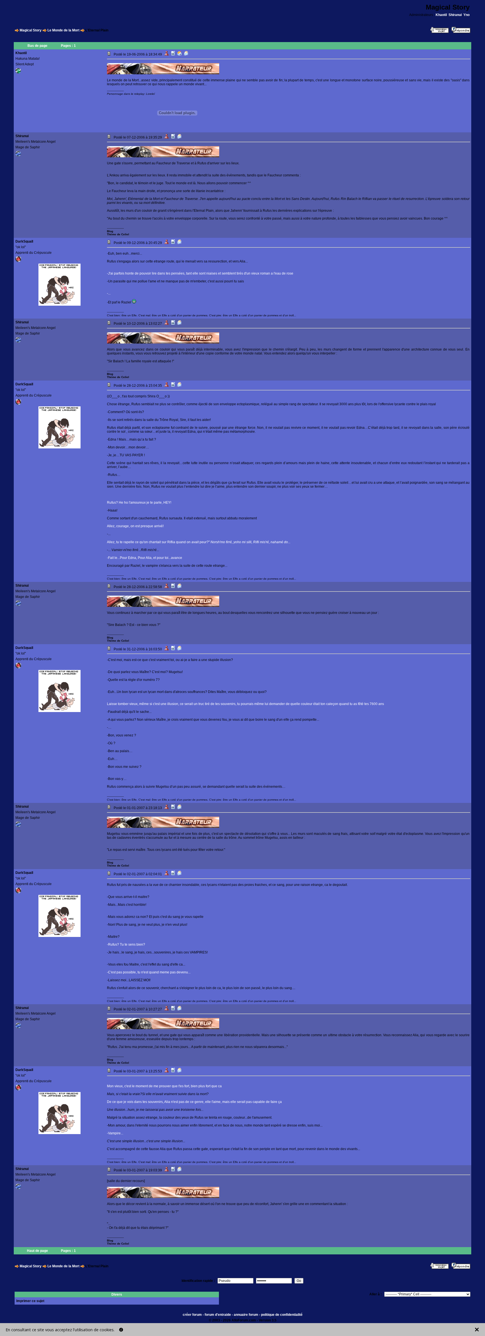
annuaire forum (246, 1315)
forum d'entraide (218, 1315)
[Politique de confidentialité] (121, 1330)
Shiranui (455, 15)
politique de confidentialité (282, 1315)
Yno (466, 15)
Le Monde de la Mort (63, 30)
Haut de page (37, 1251)
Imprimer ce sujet (30, 1301)
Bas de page (37, 46)
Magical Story (31, 30)
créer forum (192, 1315)
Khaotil (441, 15)
